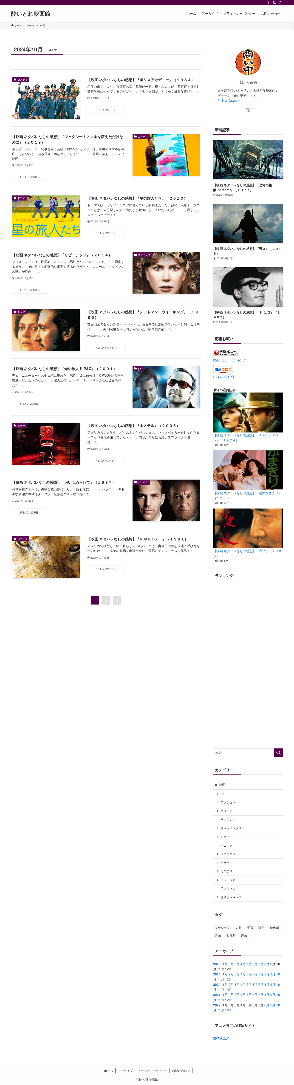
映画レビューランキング (229, 360)
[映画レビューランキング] (225, 355)
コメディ (226, 811)
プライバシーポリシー (152, 1070)
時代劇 (274, 927)
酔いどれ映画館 (30, 13)
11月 (220, 979)
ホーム (108, 1070)
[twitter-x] (268, 2)
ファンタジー (229, 854)
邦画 (244, 935)
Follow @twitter (229, 100)
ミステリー (227, 871)
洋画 (218, 935)
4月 (243, 963)
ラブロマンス (229, 888)
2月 (231, 963)
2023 (216, 994)
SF (222, 794)
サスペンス (227, 819)
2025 (216, 974)
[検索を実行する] (278, 752)
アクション (227, 802)
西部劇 (230, 935)
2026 (216, 963)
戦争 (261, 927)
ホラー (224, 863)
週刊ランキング (230, 897)
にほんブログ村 (224, 376)
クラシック (222, 927)
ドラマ (224, 837)
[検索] (280, 2)
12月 (228, 979)
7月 (260, 963)
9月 (272, 974)
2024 (216, 984)
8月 (266, 963)
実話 (250, 927)
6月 (254, 963)
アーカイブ (125, 1070)
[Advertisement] (248, 711)
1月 (225, 963)
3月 (237, 963)
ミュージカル (229, 880)
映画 (222, 784)
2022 (216, 1005)
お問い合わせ (181, 1070)
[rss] (274, 2)
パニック (226, 845)
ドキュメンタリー (232, 828)
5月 (249, 963)
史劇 (238, 927)
